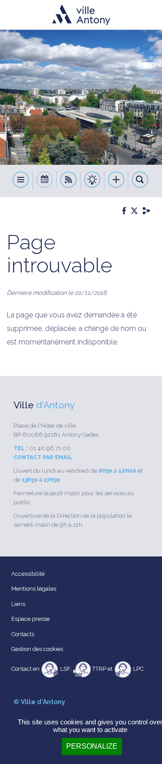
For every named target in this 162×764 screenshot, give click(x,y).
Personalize (91, 746)
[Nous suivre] (69, 181)
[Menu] (21, 181)
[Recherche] (140, 181)
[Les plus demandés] (116, 181)
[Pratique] (92, 181)
